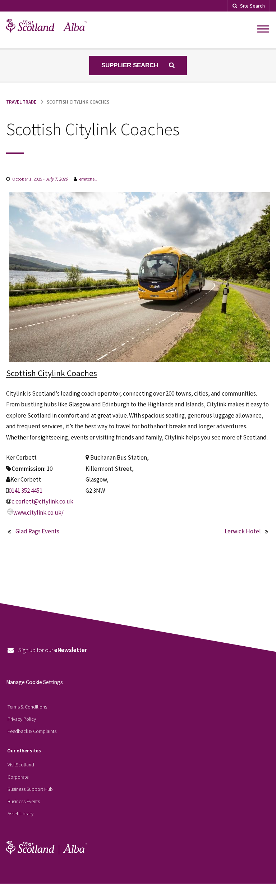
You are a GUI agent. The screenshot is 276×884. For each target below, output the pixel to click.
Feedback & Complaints (32, 731)
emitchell (88, 179)
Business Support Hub (30, 789)
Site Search (252, 6)
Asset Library (20, 813)
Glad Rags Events (37, 531)
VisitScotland (21, 764)
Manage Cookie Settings (34, 682)
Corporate (18, 777)
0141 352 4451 (25, 491)
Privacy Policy (22, 719)
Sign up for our (52, 650)
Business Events (24, 801)
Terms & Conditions (27, 706)
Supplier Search (130, 65)
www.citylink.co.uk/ (38, 512)
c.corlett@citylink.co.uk (42, 501)
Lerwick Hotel (243, 531)
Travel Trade (21, 102)
